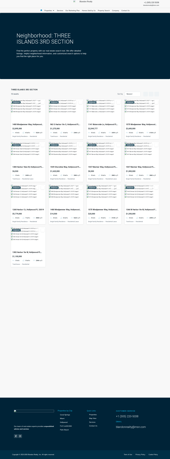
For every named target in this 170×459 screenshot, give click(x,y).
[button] (49, 10)
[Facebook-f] (16, 436)
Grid (145, 94)
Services (92, 422)
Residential (33, 136)
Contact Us (93, 426)
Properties (93, 415)
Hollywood (16, 102)
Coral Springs (65, 415)
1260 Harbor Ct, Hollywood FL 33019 (28, 210)
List (151, 94)
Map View (92, 418)
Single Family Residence (20, 136)
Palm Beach (64, 430)
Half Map (156, 94)
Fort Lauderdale (66, 426)
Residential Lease (27, 179)
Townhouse (54, 136)
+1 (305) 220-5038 (127, 416)
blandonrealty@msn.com (131, 427)
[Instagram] (20, 436)
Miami (62, 418)
